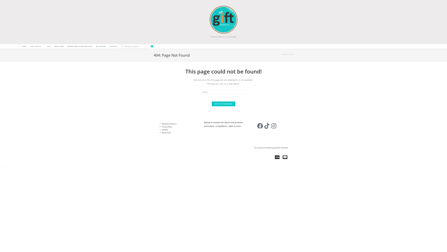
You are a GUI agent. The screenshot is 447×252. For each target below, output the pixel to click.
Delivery (165, 130)
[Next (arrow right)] (3, 167)
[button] (167, 140)
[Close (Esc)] (7, 164)
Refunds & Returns (169, 124)
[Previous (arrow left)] (1, 167)
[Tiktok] (267, 126)
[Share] (5, 164)
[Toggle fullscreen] (3, 164)
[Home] (280, 54)
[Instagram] (274, 126)
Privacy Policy (167, 127)
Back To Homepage (223, 104)
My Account (166, 133)
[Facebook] (260, 126)
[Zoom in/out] (1, 164)
